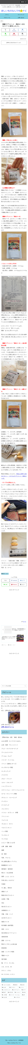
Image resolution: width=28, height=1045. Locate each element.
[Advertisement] (14, 60)
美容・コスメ (5, 573)
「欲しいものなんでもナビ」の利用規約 (14, 1040)
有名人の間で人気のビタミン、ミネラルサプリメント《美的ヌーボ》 (14, 476)
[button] (22, 34)
